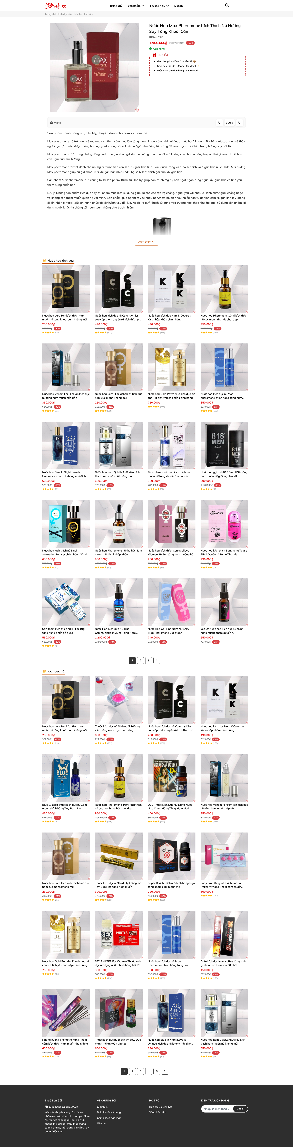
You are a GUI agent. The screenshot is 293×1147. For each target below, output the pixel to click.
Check (240, 1108)
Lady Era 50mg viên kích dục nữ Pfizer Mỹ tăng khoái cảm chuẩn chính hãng (221, 886)
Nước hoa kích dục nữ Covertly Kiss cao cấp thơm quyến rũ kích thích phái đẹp (119, 319)
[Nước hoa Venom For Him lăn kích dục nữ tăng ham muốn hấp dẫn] (66, 367)
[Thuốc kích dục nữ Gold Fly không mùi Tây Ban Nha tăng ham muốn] (119, 856)
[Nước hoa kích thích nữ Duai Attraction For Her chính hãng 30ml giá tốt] (66, 524)
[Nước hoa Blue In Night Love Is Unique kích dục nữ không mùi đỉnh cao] (66, 445)
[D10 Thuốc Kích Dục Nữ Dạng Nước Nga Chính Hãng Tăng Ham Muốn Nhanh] (172, 778)
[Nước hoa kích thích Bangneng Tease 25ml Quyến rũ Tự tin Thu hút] (224, 524)
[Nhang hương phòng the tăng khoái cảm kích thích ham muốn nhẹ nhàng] (66, 1013)
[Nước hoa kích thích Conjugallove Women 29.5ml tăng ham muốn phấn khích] (172, 524)
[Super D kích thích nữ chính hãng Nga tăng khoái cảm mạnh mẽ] (172, 856)
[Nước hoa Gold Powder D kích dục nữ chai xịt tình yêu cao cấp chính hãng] (172, 367)
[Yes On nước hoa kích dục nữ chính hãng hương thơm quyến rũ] (224, 602)
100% (229, 122)
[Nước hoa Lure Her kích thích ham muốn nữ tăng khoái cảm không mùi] (66, 289)
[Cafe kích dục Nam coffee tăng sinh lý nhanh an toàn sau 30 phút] (224, 935)
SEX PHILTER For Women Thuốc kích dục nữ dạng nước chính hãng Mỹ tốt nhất (118, 965)
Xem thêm (145, 241)
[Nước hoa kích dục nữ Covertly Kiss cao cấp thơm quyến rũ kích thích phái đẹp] (119, 289)
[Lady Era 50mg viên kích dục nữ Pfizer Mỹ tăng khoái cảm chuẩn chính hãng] (224, 856)
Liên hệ (101, 1123)
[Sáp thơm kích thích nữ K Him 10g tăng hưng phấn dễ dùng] (66, 602)
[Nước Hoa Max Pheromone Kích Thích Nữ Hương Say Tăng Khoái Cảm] (94, 67)
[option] (94, 67)
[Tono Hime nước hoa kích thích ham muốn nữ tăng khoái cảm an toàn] (172, 445)
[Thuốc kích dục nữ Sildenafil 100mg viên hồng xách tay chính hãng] (119, 700)
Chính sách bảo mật (109, 1117)
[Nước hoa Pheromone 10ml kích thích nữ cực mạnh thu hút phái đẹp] (224, 289)
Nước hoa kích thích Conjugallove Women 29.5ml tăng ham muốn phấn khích (171, 554)
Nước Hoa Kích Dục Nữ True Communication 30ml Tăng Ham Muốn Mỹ (115, 632)
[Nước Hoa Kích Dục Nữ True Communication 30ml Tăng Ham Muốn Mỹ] (119, 602)
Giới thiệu (102, 1106)
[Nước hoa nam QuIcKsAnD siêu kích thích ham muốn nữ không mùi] (119, 445)
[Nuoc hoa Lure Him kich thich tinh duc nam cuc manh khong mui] (119, 367)
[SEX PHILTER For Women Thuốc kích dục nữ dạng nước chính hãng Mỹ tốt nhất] (119, 935)
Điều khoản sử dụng (109, 1112)
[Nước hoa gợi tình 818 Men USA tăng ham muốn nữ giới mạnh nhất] (224, 445)
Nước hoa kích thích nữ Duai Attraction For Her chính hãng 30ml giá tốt (64, 554)
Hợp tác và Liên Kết (160, 1106)
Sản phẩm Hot (157, 1112)
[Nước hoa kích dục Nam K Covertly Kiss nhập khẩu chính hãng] (172, 289)
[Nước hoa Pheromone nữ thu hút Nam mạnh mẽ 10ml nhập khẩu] (119, 524)
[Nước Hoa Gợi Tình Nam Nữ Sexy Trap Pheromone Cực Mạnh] (172, 602)
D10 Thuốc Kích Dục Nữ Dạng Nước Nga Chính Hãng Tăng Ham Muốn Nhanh (170, 808)
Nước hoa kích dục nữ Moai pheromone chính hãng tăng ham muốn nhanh (221, 397)
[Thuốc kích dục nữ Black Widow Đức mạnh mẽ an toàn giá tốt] (119, 1013)
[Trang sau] (156, 660)
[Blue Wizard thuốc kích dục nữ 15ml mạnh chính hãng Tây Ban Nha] (66, 778)
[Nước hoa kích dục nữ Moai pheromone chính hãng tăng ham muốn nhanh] (224, 367)
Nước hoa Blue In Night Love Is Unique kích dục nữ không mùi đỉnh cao (64, 475)
